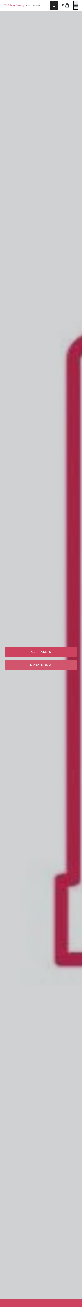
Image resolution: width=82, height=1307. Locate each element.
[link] (41, 652)
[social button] (54, 5)
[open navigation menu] (75, 5)
